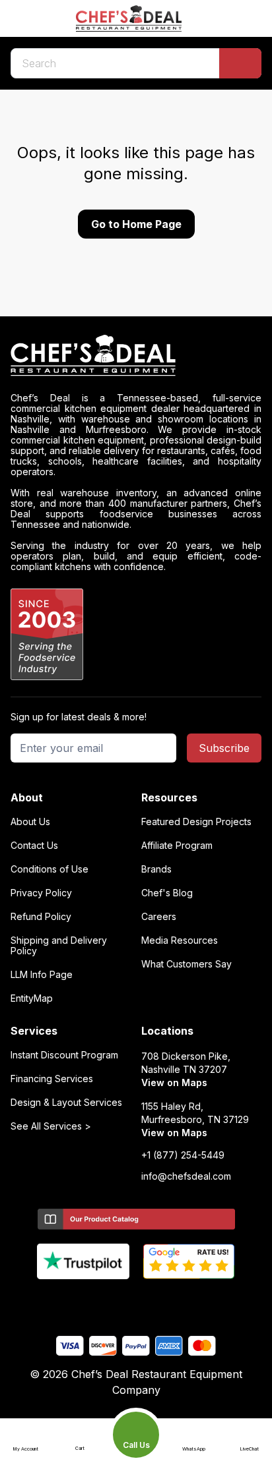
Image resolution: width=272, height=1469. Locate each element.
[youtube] (110, 1301)
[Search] (240, 63)
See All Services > (51, 1126)
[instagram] (188, 1301)
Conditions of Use (49, 869)
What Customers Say (186, 964)
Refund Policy (41, 916)
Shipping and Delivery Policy (59, 945)
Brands (156, 869)
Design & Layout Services (66, 1102)
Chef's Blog (167, 893)
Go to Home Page (136, 224)
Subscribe (224, 748)
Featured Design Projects (196, 822)
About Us (30, 822)
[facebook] (85, 1301)
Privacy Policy (41, 893)
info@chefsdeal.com (186, 1176)
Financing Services (52, 1079)
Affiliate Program (177, 845)
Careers (158, 916)
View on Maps (174, 1082)
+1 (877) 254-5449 (182, 1155)
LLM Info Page (42, 974)
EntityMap (32, 998)
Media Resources (179, 940)
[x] (136, 1301)
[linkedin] (162, 1301)
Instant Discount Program (64, 1055)
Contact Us (34, 845)
